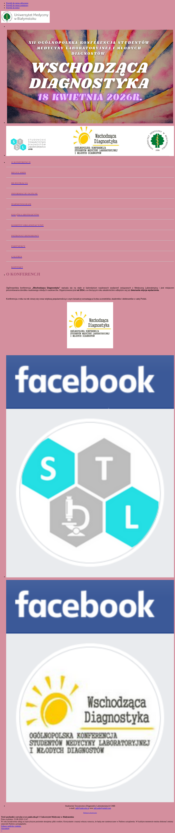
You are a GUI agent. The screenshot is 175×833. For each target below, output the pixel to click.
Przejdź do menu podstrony (17, 5)
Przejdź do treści (12, 8)
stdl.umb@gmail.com (102, 808)
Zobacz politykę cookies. (11, 826)
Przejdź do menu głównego (17, 3)
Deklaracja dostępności (90, 813)
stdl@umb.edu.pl (82, 808)
